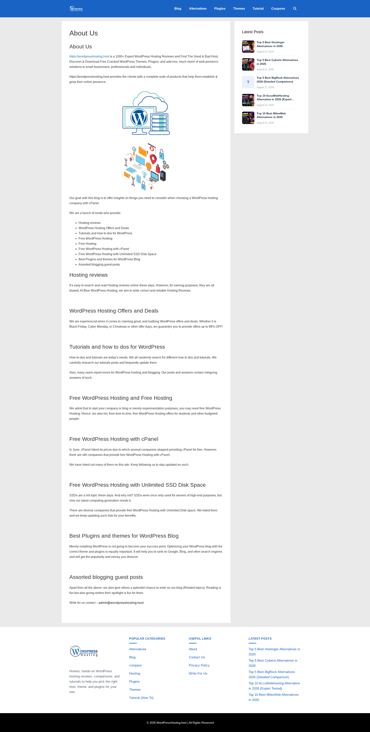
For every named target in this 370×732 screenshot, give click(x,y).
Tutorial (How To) (141, 698)
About (193, 649)
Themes (239, 8)
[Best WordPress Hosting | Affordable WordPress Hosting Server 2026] (77, 8)
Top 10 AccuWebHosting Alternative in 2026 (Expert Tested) (274, 97)
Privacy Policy (199, 665)
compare (135, 665)
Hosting (134, 673)
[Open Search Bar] (295, 8)
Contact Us (197, 657)
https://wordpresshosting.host (89, 56)
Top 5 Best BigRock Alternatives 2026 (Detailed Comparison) (278, 79)
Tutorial (258, 8)
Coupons (278, 8)
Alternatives (198, 8)
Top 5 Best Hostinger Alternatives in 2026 (270, 44)
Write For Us (198, 673)
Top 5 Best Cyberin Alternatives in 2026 (277, 61)
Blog (177, 8)
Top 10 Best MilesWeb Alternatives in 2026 (271, 115)
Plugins (219, 8)
